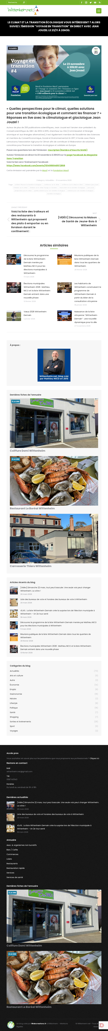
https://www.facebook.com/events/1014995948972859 (36, 165)
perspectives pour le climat (23, 190)
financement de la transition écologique (72, 187)
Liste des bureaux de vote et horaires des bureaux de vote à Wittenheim (53, 599)
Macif (45, 170)
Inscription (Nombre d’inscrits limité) (67, 150)
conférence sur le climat (51, 184)
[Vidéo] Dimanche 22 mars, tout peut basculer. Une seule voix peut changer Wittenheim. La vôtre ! (55, 589)
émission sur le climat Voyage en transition (43, 187)
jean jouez (91, 187)
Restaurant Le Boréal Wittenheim (32, 508)
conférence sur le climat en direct (72, 184)
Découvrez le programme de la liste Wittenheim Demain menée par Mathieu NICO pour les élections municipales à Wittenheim (36, 264)
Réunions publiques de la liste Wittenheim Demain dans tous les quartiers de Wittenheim (87, 260)
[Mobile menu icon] (98, 10)
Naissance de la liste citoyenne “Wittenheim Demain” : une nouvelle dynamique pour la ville (85, 317)
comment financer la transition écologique (28, 184)
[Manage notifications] (102, 1025)
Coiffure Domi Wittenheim (27, 451)
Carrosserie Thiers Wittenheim (30, 566)
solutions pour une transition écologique (80, 190)
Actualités (13, 48)
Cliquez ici (94, 758)
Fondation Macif (61, 170)
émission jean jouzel (91, 184)
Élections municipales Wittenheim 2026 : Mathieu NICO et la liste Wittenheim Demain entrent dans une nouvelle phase (37, 290)
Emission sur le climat (21, 187)
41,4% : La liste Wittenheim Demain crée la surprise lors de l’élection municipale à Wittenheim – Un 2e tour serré (57, 612)
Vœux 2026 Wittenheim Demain (35, 313)
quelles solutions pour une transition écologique (49, 190)
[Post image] (14, 259)
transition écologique (54, 193)
